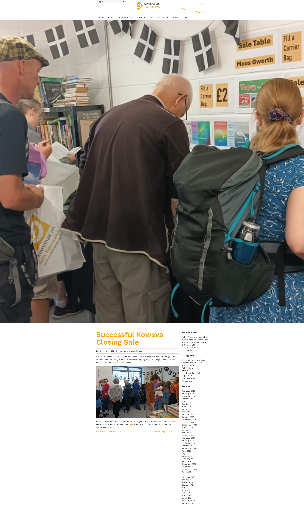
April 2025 (186, 412)
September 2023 (189, 448)
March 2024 (187, 435)
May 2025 (186, 409)
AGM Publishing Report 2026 (195, 340)
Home (101, 17)
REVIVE (185, 370)
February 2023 (188, 459)
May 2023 (186, 453)
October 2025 (188, 399)
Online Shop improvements (166, 432)
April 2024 (186, 433)
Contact (175, 17)
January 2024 (188, 440)
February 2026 (188, 391)
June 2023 (186, 451)
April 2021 (186, 495)
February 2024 (188, 438)
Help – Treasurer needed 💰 (195, 337)
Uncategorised (135, 351)
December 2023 (189, 443)
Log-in (186, 17)
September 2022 (189, 469)
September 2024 (189, 425)
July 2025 (186, 404)
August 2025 (187, 401)
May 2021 (186, 493)
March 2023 (187, 456)
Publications (187, 368)
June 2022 (186, 472)
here (131, 424)
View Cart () (201, 12)
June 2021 (186, 490)
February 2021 (188, 500)
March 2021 (187, 498)
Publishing (140, 17)
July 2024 (186, 430)
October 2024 (188, 422)
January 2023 (188, 461)
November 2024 (189, 419)
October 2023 (188, 446)
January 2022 (188, 480)
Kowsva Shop (188, 365)
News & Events (124, 17)
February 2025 (188, 414)
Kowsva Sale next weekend (108, 432)
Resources (163, 17)
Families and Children (192, 363)
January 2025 (188, 417)
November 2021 (189, 482)
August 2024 (187, 427)
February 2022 (188, 477)
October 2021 (188, 485)
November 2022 (189, 466)
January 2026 (188, 393)
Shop (151, 17)
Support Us (187, 376)
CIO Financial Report (191, 345)
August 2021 (187, 487)
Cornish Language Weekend (194, 360)
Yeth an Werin (188, 381)
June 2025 (186, 406)
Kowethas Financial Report (194, 342)
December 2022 (189, 464)
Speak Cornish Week (191, 373)
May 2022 (186, 474)
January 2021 (188, 503)
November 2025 (189, 396)
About (111, 17)
